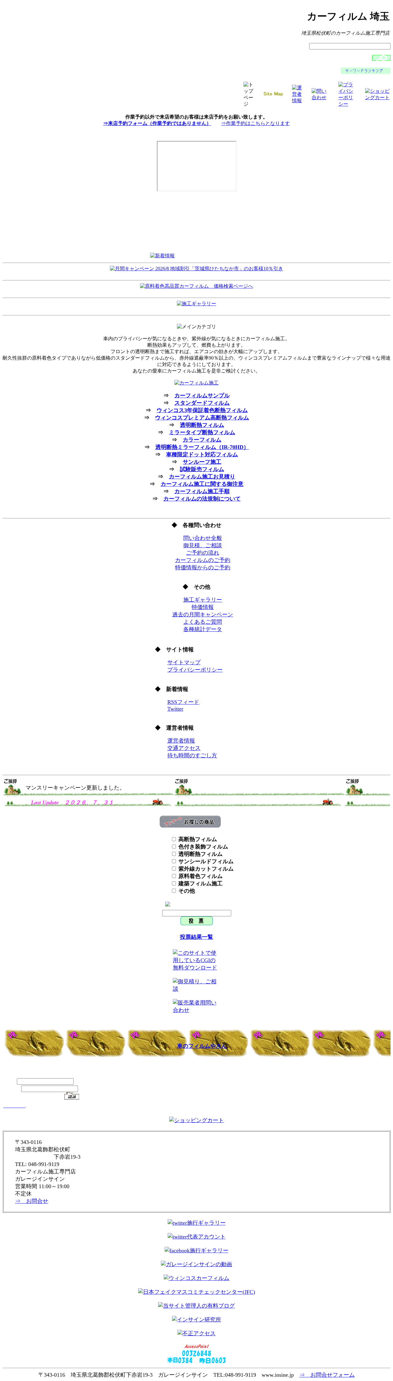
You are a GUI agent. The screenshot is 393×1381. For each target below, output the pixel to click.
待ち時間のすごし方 (192, 755)
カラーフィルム (202, 440)
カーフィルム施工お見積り (202, 477)
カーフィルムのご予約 (202, 560)
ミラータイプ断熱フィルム (202, 432)
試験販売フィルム (202, 469)
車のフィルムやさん (202, 1046)
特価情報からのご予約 (202, 567)
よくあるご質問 (202, 622)
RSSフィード (183, 702)
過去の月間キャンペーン (202, 614)
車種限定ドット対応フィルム (202, 454)
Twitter (175, 709)
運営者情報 (181, 741)
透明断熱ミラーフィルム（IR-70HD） (202, 447)
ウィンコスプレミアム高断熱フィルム (202, 418)
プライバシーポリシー (195, 670)
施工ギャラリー (202, 600)
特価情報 (203, 607)
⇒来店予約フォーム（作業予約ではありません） (157, 123)
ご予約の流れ (202, 553)
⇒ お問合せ (31, 1201)
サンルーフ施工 (202, 462)
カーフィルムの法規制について (202, 499)
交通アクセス (183, 748)
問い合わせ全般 (202, 538)
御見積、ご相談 (202, 545)
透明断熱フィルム (202, 425)
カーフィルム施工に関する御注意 (202, 484)
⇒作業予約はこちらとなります (255, 123)
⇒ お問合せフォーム (327, 1375)
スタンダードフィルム (202, 403)
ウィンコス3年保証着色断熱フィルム (202, 410)
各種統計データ (202, 629)
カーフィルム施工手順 (202, 491)
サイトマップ (183, 662)
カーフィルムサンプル (202, 395)
